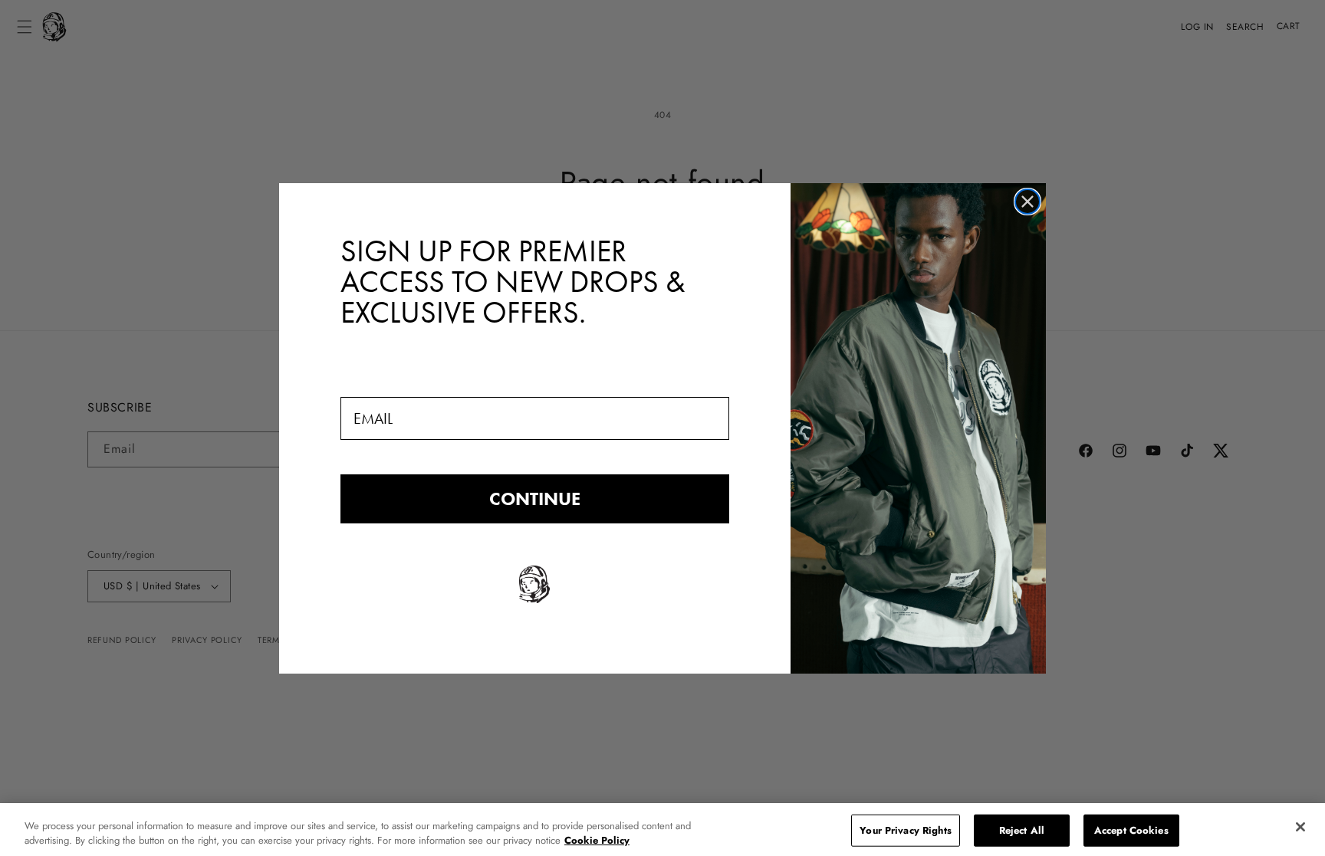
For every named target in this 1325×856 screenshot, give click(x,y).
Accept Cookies (1131, 830)
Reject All (1021, 830)
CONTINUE (534, 498)
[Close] (1300, 827)
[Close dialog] (1027, 201)
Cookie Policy (597, 840)
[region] (662, 829)
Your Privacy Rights (905, 830)
